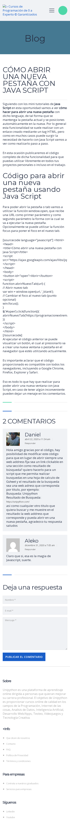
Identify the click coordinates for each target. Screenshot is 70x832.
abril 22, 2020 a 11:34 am (38, 439)
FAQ (8, 749)
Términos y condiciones (18, 761)
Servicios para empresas (18, 789)
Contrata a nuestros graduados (22, 783)
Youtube (10, 817)
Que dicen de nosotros (18, 738)
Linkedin (10, 811)
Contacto (11, 743)
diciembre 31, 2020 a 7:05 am (40, 545)
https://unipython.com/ (17, 501)
